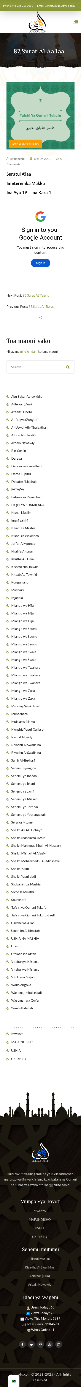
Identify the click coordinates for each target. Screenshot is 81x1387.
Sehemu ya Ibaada (24, 776)
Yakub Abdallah (22, 1008)
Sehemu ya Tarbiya (24, 807)
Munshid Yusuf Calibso (27, 729)
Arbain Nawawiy (23, 443)
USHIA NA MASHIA (25, 938)
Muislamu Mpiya (23, 722)
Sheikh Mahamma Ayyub (28, 838)
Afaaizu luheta (21, 412)
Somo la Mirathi (22, 892)
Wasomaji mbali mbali (26, 992)
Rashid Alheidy (21, 737)
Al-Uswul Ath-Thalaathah (29, 427)
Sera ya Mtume (22, 822)
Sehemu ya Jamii (22, 791)
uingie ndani (28, 351)
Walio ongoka (21, 985)
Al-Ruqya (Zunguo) (24, 420)
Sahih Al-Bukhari (23, 760)
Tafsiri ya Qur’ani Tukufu (28, 907)
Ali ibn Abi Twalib (23, 435)
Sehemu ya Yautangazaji (28, 814)
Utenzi (16, 946)
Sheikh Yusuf (20, 869)
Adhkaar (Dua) (21, 404)
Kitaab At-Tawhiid (24, 574)
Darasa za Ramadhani (26, 466)
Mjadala (17, 598)
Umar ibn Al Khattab (25, 931)
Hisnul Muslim (21, 512)
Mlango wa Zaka (23, 691)
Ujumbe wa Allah (23, 923)
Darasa (16, 458)
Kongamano (20, 582)
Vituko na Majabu (23, 977)
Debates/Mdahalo (24, 481)
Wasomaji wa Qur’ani (26, 1000)
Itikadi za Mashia (23, 528)
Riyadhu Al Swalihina (26, 745)
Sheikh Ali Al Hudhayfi (26, 830)
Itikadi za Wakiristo (25, 536)
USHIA (16, 1050)
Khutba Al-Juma (22, 559)
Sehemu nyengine (23, 768)
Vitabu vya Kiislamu (25, 962)
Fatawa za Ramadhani (26, 497)
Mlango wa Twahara (25, 667)
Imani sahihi (19, 520)
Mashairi (17, 590)
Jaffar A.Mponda (23, 543)
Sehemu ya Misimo (24, 799)
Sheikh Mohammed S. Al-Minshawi (35, 861)
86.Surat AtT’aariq (36, 295)
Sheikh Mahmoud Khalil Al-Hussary (36, 845)
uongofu (19, 158)
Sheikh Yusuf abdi (23, 876)
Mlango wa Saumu (24, 629)
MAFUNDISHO (22, 1042)
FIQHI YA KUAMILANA (27, 505)
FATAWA (17, 489)
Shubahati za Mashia (26, 884)
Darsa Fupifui (21, 474)
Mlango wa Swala (23, 652)
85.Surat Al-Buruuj (42, 306)
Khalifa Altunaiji (22, 551)
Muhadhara (19, 714)
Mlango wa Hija (22, 605)
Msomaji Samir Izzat (25, 706)
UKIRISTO (18, 1059)
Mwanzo (17, 1034)
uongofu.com (20, 1374)
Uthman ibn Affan (23, 954)
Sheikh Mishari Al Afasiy (28, 853)
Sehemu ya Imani (23, 783)
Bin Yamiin (18, 451)
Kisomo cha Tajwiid (24, 567)
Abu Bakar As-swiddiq (26, 396)
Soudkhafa (18, 900)
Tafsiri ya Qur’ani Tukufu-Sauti (33, 915)
